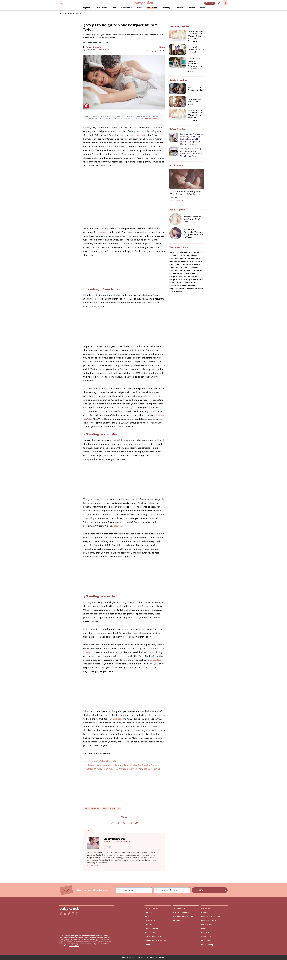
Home (61, 13)
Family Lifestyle (151, 928)
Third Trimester (177, 292)
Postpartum (152, 8)
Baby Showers (184, 283)
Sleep (194, 267)
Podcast (191, 8)
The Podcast (150, 945)
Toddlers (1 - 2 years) (193, 270)
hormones (103, 232)
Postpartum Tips (176, 279)
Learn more (152, 118)
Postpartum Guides (177, 276)
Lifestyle (179, 8)
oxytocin (141, 135)
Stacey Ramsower (95, 47)
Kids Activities (186, 252)
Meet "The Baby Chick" (211, 916)
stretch (118, 526)
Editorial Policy (207, 940)
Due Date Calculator (153, 936)
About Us (205, 912)
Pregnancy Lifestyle (178, 289)
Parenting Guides (188, 255)
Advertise (205, 932)
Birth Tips (173, 252)
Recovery (192, 276)
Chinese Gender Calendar (155, 940)
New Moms (174, 261)
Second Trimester (195, 289)
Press (203, 928)
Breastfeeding (176, 200)
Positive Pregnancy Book (184, 916)
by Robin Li (123, 769)
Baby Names (126, 8)
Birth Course (101, 8)
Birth (139, 8)
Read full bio (92, 866)
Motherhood (193, 258)
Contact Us (206, 936)
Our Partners (206, 924)
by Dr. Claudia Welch (122, 765)
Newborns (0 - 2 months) (191, 261)
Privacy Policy (207, 945)
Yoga (88, 652)
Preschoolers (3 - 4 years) (180, 264)
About (202, 8)
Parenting (166, 8)
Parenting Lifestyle (177, 258)
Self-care (117, 719)
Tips (80, 13)
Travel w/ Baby (178, 273)
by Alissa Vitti (102, 761)
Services (176, 920)
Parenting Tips (176, 270)
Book (114, 8)
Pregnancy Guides (188, 286)
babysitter (155, 660)
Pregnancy (86, 8)
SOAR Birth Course (181, 912)
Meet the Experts (208, 920)
